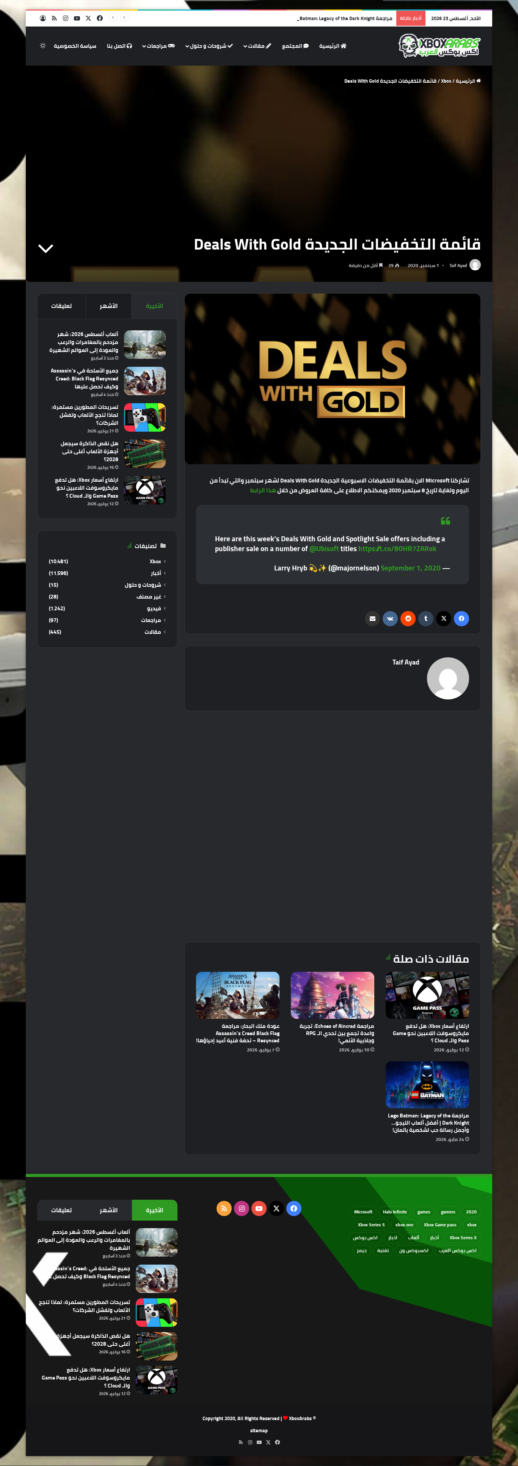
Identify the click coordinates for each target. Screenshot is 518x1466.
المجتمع (292, 46)
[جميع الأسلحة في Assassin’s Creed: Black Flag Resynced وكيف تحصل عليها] (145, 381)
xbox (472, 1224)
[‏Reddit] (408, 618)
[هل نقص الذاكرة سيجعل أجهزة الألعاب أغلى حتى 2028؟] (145, 454)
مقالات (257, 46)
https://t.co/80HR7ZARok (397, 548)
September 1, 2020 (411, 568)
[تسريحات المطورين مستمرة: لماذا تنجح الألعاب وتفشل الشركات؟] (145, 417)
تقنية (383, 1250)
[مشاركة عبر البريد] (372, 618)
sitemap (259, 1430)
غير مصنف (149, 597)
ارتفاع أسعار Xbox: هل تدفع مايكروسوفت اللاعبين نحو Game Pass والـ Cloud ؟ (431, 1033)
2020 (471, 1211)
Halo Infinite (395, 1211)
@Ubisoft (324, 548)
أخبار (156, 573)
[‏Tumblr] (425, 618)
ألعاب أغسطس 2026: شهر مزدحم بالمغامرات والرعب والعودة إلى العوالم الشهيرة (83, 342)
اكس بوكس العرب (458, 1250)
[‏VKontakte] (390, 618)
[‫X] (443, 618)
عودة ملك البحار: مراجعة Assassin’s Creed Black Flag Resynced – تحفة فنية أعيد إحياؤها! (237, 1033)
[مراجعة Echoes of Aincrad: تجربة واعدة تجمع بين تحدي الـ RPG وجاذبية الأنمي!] (332, 995)
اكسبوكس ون (414, 1250)
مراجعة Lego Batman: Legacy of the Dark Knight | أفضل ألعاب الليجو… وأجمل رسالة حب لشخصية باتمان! (279, 18)
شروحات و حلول (209, 46)
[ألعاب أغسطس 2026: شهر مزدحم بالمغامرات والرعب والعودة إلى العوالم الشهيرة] (145, 344)
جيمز (362, 1250)
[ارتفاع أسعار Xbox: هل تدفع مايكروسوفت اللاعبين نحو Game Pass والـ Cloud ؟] (427, 995)
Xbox (446, 80)
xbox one (404, 1224)
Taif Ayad (458, 265)
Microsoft (363, 1211)
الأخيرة (154, 305)
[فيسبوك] (461, 618)
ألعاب (413, 1237)
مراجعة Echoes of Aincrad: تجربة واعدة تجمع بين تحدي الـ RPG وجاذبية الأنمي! (337, 1033)
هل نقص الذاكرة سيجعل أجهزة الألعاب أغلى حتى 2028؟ (89, 451)
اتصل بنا (117, 46)
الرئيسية (330, 46)
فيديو (154, 609)
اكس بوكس (365, 1237)
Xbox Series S (371, 1224)
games (424, 1211)
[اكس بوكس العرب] (440, 46)
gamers (448, 1211)
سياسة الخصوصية (75, 46)
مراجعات (157, 46)
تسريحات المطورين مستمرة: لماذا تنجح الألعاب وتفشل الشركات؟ (85, 415)
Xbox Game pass (440, 1224)
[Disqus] (332, 825)
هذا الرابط (263, 490)
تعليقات (61, 305)
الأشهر (109, 305)
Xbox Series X (463, 1237)
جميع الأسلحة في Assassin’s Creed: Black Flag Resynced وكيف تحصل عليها (84, 378)
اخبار (392, 1237)
